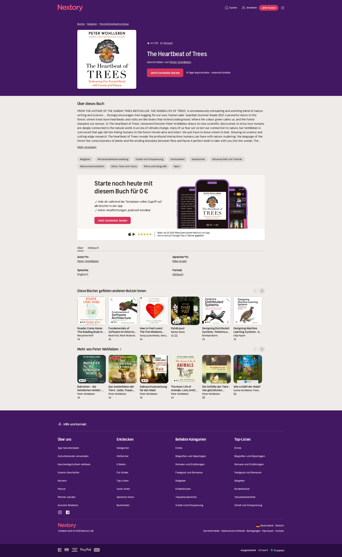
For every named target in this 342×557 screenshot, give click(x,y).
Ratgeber (92, 24)
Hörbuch (177, 274)
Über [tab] (80, 248)
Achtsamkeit (177, 159)
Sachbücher (198, 159)
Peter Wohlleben (180, 62)
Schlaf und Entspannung (149, 159)
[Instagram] (60, 512)
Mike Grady (179, 261)
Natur (177, 166)
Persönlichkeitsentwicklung (114, 24)
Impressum (268, 530)
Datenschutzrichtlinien (233, 530)
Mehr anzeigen (86, 147)
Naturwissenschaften (92, 166)
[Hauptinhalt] (282, 8)
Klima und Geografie (155, 166)
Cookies (279, 531)
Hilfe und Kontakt (75, 424)
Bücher (81, 24)
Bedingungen (253, 530)
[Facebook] (68, 512)
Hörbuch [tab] (93, 248)
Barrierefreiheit (211, 530)
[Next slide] (262, 291)
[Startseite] (140, 8)
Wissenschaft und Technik (227, 159)
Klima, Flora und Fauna (124, 166)
